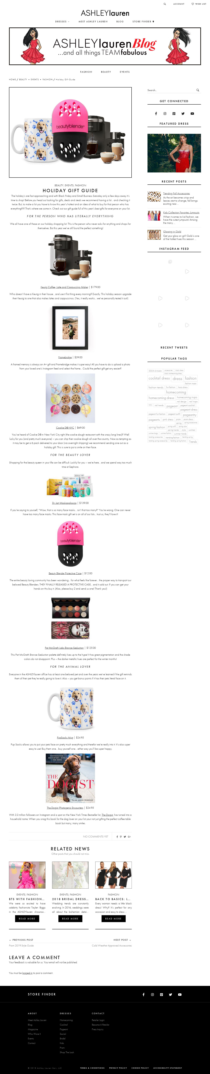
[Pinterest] (173, 113)
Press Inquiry (97, 1029)
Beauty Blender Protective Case (65, 573)
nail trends (159, 405)
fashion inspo (190, 383)
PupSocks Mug (65, 737)
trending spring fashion (178, 441)
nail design (181, 401)
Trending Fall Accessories (176, 193)
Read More (27, 918)
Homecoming (66, 1020)
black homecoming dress (173, 373)
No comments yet (95, 836)
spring (178, 423)
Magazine (33, 1029)
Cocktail (64, 1024)
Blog (30, 1024)
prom (178, 419)
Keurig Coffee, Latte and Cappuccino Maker (64, 287)
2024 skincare (155, 370)
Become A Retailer (100, 1024)
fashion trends (156, 387)
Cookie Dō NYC (65, 427)
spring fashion (157, 427)
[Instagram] (164, 113)
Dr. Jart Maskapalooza (64, 503)
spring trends (173, 429)
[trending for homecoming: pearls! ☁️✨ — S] (187, 325)
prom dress (188, 419)
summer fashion (166, 433)
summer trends (180, 433)
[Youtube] (192, 113)
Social (63, 1034)
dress (177, 378)
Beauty (23, 79)
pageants (154, 420)
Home (12, 79)
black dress (179, 370)
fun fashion (170, 387)
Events (35, 79)
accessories (169, 370)
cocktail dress (159, 378)
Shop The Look (67, 1052)
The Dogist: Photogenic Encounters (65, 807)
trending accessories (156, 437)
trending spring (187, 437)
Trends (193, 442)
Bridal (62, 1038)
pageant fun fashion (157, 413)
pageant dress (188, 409)
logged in (27, 973)
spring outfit (172, 426)
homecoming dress (161, 397)
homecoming (176, 392)
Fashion (48, 79)
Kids (62, 1043)
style (184, 429)
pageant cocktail (187, 405)
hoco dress (183, 387)
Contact (31, 1043)
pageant (172, 406)
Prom (62, 1047)
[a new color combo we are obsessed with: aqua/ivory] (187, 271)
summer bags (153, 433)
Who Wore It (34, 1034)
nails (150, 405)
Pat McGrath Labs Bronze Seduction (64, 648)
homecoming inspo (187, 397)
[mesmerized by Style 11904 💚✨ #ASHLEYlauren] (160, 325)
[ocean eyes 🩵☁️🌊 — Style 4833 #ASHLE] (187, 298)
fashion (190, 378)
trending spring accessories (158, 441)
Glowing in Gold (172, 231)
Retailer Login (98, 1020)
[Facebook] (155, 113)
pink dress (168, 419)
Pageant (64, 1029)
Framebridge (65, 357)
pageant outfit (174, 413)
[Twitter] (183, 113)
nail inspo (193, 401)
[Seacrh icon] (165, 4)
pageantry (189, 414)
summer (192, 429)
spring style (183, 426)
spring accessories (190, 423)
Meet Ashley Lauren (37, 1020)
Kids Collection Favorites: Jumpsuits (181, 212)
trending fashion (172, 437)
